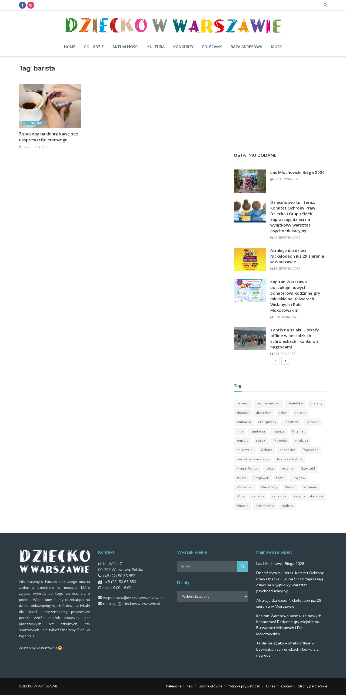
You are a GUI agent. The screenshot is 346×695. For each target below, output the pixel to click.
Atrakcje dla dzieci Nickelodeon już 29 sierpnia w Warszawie (297, 256)
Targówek (261, 478)
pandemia (287, 450)
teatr (280, 478)
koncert (242, 441)
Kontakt (286, 686)
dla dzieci (263, 413)
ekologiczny (267, 422)
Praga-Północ (247, 469)
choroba (243, 413)
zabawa (258, 496)
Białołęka (295, 403)
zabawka (279, 496)
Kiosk (276, 46)
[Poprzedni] (276, 361)
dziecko (300, 413)
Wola (241, 496)
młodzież (301, 441)
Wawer (290, 487)
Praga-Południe (289, 459)
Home (69, 46)
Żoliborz (287, 506)
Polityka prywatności (244, 686)
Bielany (316, 403)
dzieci (283, 413)
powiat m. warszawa (253, 459)
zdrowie (242, 506)
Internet (298, 432)
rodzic (270, 469)
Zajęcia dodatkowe (309, 496)
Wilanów (310, 487)
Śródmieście (265, 506)
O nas (270, 686)
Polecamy (212, 46)
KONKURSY (183, 46)
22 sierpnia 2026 (286, 179)
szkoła (242, 478)
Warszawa (245, 487)
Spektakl (308, 469)
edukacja (244, 422)
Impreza (278, 432)
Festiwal (312, 422)
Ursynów (298, 478)
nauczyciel (245, 450)
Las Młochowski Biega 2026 (297, 172)
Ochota (266, 450)
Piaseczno (310, 450)
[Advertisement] (280, 102)
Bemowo (243, 403)
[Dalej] (285, 361)
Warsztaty (269, 487)
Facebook (291, 422)
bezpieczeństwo (268, 403)
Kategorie (173, 686)
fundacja (258, 432)
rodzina (288, 469)
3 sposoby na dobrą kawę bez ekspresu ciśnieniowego (48, 137)
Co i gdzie (94, 46)
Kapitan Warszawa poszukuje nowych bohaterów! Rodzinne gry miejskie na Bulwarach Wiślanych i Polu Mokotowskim (295, 296)
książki (261, 441)
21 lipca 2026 (284, 354)
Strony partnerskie (312, 686)
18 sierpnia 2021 (35, 147)
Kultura (156, 46)
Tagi (190, 686)
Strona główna (210, 686)
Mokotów (281, 441)
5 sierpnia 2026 (285, 317)
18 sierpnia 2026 (286, 269)
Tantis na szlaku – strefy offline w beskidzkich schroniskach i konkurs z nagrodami (294, 338)
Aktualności (125, 46)
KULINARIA (32, 123)
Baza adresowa (246, 46)
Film (240, 432)
